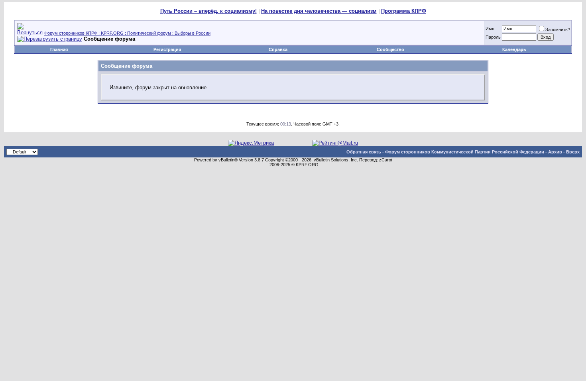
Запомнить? (557, 29)
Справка (278, 49)
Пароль (493, 37)
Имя (490, 28)
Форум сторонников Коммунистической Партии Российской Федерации (464, 151)
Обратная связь (363, 151)
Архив (555, 151)
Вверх (573, 151)
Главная (59, 49)
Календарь (514, 49)
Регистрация (167, 49)
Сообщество (390, 49)
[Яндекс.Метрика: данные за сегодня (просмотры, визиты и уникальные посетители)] (251, 143)
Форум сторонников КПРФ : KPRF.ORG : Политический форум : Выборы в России (127, 33)
